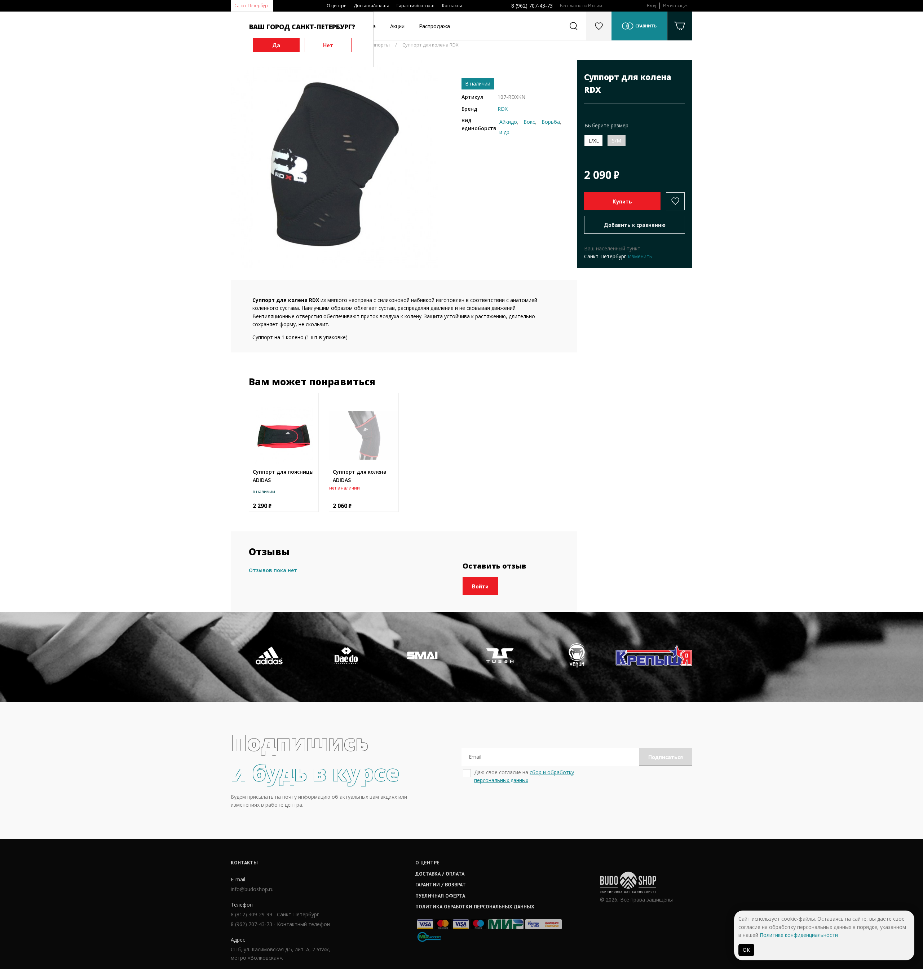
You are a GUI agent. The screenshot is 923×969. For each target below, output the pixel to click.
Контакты (452, 6)
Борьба (551, 121)
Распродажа (434, 26)
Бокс (529, 121)
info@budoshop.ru (252, 889)
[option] (334, 164)
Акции (397, 26)
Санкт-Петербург (251, 6)
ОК (746, 949)
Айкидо (508, 121)
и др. (505, 132)
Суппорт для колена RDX (430, 44)
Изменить (640, 256)
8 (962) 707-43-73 (532, 5)
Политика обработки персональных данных (474, 906)
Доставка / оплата (439, 874)
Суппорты (378, 44)
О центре (336, 6)
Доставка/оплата (371, 6)
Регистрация (676, 6)
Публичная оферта (440, 896)
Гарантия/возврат (416, 6)
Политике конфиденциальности (799, 934)
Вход (651, 6)
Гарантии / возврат (440, 884)
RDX (503, 108)
